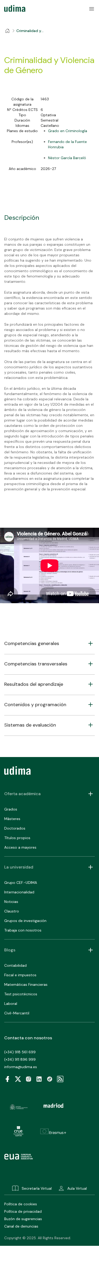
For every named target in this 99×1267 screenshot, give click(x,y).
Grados (10, 809)
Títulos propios (17, 837)
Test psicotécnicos (20, 994)
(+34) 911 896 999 (20, 1059)
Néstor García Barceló (67, 157)
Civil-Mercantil (16, 1013)
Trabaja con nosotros (22, 930)
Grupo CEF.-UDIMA (20, 882)
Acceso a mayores (20, 847)
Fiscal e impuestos (20, 975)
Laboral (10, 1003)
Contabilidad (15, 965)
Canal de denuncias (21, 1226)
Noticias (11, 901)
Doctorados (14, 828)
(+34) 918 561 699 (20, 1052)
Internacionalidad (19, 892)
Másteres (12, 818)
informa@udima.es (20, 1066)
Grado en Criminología (67, 130)
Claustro (11, 911)
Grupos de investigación (25, 920)
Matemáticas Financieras (26, 984)
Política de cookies (20, 1204)
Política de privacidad (23, 1211)
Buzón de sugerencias (23, 1218)
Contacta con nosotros (28, 1038)
